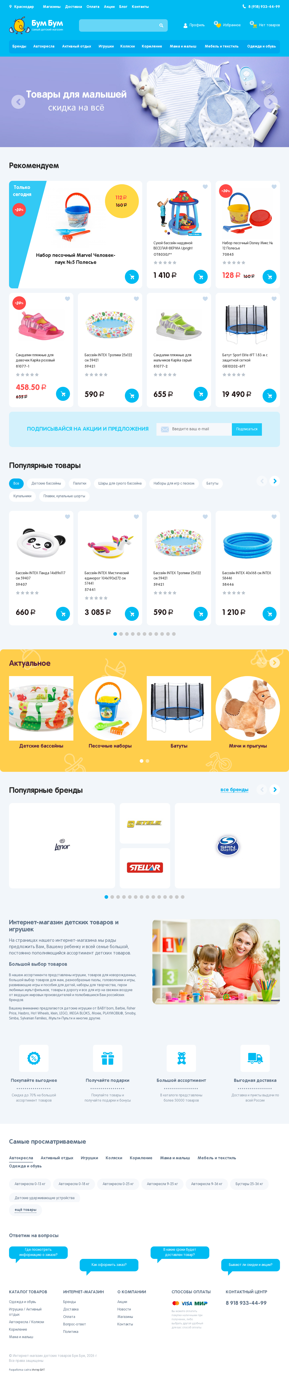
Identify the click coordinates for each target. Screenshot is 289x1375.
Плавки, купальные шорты (64, 496)
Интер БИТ (38, 1370)
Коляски (127, 46)
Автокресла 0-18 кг (74, 1184)
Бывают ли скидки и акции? (251, 1265)
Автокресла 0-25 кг (118, 1184)
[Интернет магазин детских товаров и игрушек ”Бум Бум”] (36, 25)
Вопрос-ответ (74, 1324)
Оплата (92, 7)
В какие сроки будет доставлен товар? (179, 1252)
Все (16, 483)
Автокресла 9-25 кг (162, 1184)
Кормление (152, 46)
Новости (124, 1309)
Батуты (212, 483)
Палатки (79, 483)
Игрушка (16, 1309)
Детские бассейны (46, 483)
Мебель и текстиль (222, 46)
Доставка (73, 7)
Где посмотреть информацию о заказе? (38, 1252)
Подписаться (246, 429)
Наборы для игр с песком (174, 483)
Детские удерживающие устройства (45, 1198)
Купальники (22, 496)
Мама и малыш (183, 46)
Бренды (19, 46)
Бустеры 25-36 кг (249, 1184)
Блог (123, 7)
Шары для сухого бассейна (120, 483)
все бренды (234, 789)
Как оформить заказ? (109, 1265)
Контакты (140, 7)
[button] (115, 634)
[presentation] (18, 102)
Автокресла (43, 46)
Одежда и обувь (261, 46)
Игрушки (106, 46)
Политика (70, 1332)
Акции (109, 7)
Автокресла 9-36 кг (206, 1184)
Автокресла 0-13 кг (30, 1184)
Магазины (52, 7)
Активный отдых (76, 46)
